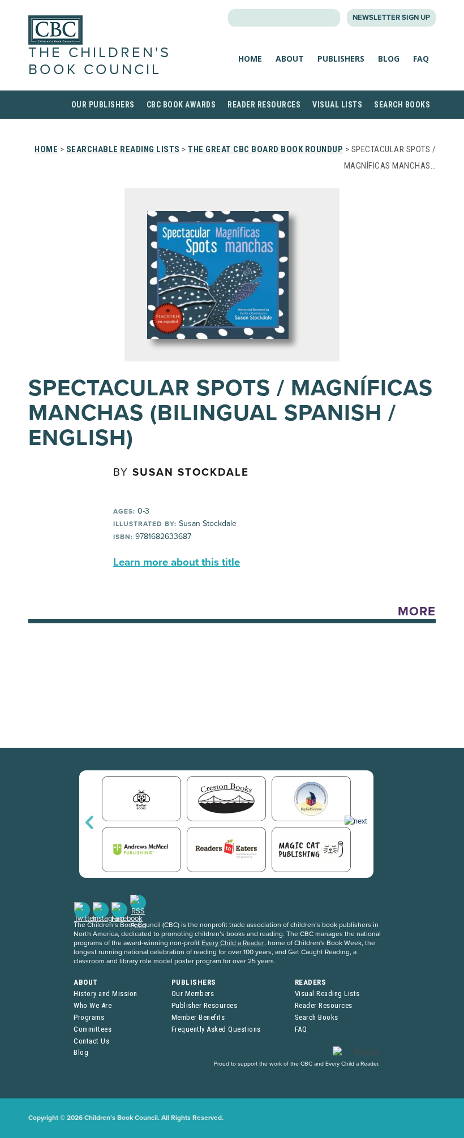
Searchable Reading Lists (123, 149)
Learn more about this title (176, 562)
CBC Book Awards (181, 104)
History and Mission (106, 993)
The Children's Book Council (99, 60)
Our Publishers (103, 104)
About (290, 58)
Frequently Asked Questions (216, 1029)
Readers (310, 982)
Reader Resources (263, 104)
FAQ (421, 58)
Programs (89, 1017)
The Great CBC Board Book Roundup (265, 149)
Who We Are (92, 1005)
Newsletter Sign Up (391, 17)
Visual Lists (337, 104)
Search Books (402, 104)
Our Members (192, 993)
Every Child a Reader (232, 943)
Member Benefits (198, 1017)
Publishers (340, 58)
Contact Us (91, 1041)
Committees (92, 1029)
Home (250, 58)
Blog (388, 58)
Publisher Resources (204, 1005)
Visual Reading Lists (327, 993)
